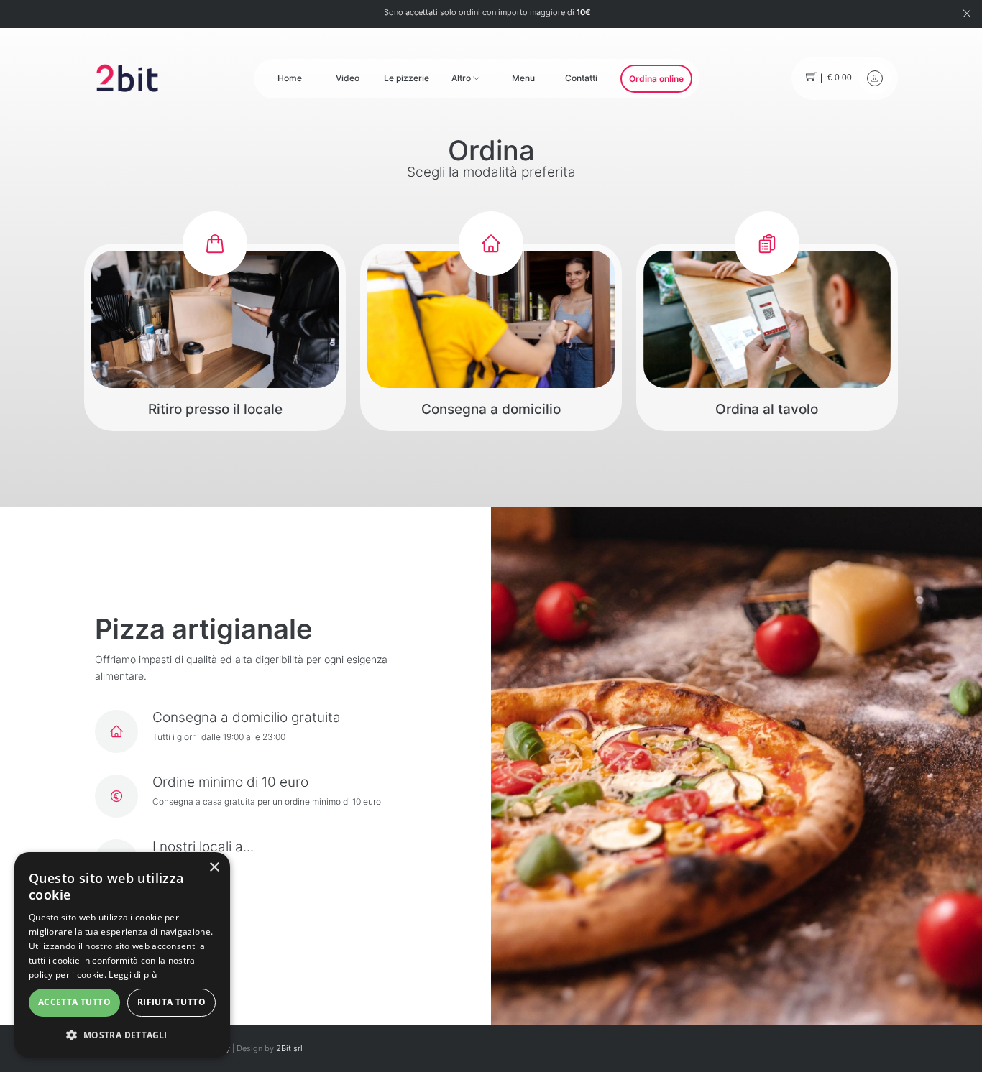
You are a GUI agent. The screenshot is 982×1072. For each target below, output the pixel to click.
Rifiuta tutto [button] (171, 1002)
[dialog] (122, 955)
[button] (122, 1034)
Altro (462, 78)
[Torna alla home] (127, 77)
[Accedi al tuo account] (875, 78)
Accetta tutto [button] (74, 1002)
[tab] (215, 338)
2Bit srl (289, 1048)
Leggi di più (133, 975)
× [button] (213, 867)
